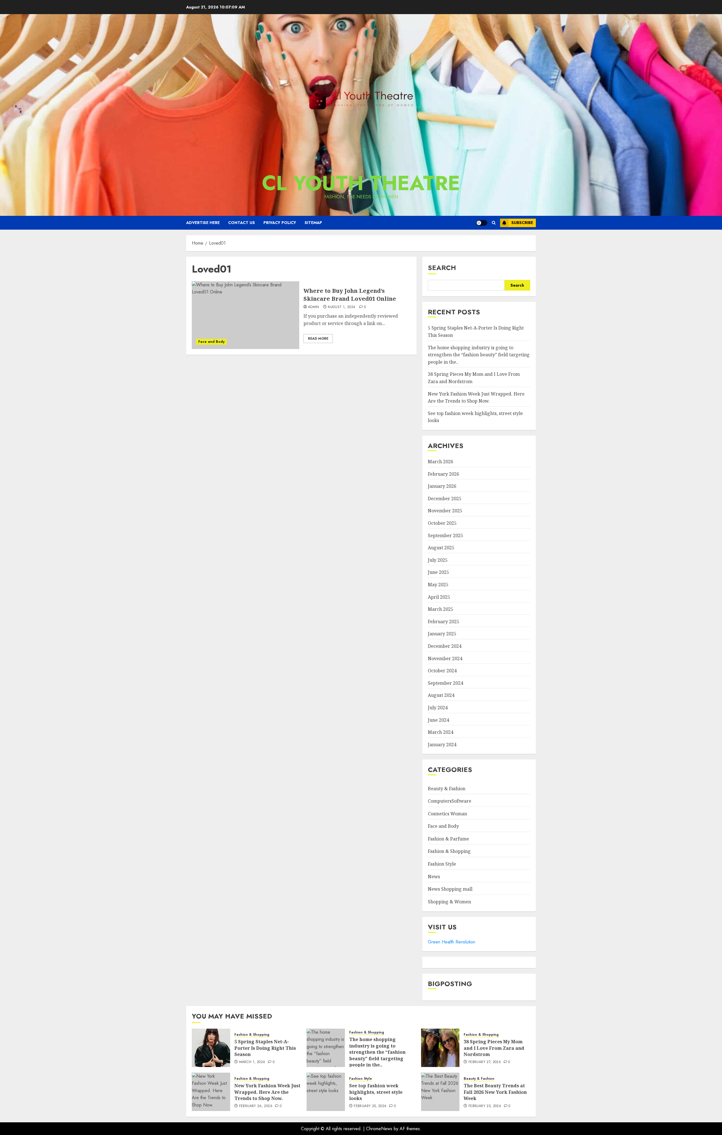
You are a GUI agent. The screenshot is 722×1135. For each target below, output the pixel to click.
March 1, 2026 (252, 1062)
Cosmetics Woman (447, 814)
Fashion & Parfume (448, 839)
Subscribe (522, 222)
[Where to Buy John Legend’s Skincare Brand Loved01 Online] (245, 315)
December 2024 (444, 646)
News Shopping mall (450, 889)
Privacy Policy (279, 222)
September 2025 (445, 535)
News (434, 876)
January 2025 (442, 634)
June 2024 (438, 720)
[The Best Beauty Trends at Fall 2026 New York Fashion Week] (440, 1092)
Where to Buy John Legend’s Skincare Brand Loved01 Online (349, 294)
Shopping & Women (449, 902)
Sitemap (313, 222)
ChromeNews (379, 1128)
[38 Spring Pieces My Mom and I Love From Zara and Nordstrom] (440, 1048)
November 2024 (445, 658)
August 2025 (441, 548)
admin (313, 307)
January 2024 (442, 744)
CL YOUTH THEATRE (361, 183)
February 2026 (443, 474)
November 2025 (445, 511)
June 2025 (438, 572)
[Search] (493, 222)
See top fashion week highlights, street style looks (375, 1092)
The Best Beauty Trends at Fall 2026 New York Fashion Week (495, 1092)
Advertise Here (203, 222)
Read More (318, 338)
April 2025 (439, 597)
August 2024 (441, 695)
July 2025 (438, 560)
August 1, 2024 (341, 307)
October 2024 (442, 671)
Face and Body (211, 341)
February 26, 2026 (255, 1106)
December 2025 (444, 498)
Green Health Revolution (451, 942)
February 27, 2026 (484, 1062)
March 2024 (440, 732)
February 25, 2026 (370, 1106)
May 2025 (438, 584)
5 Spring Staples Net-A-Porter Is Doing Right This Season (265, 1048)
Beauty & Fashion (446, 788)
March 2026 (440, 461)
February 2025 (443, 621)
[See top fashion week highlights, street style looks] (326, 1092)
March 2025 (440, 609)
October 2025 (442, 523)
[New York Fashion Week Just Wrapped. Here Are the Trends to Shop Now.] (211, 1092)
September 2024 (445, 683)
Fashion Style (442, 864)
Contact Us (241, 222)
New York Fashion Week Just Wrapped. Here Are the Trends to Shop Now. (267, 1092)
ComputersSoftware (449, 801)
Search (442, 268)
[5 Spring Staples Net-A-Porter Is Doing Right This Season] (211, 1048)
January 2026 (442, 486)
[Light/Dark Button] (481, 223)
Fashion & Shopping (449, 851)
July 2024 (438, 707)
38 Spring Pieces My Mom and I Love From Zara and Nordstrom (494, 1048)
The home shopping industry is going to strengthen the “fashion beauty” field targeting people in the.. (479, 354)
